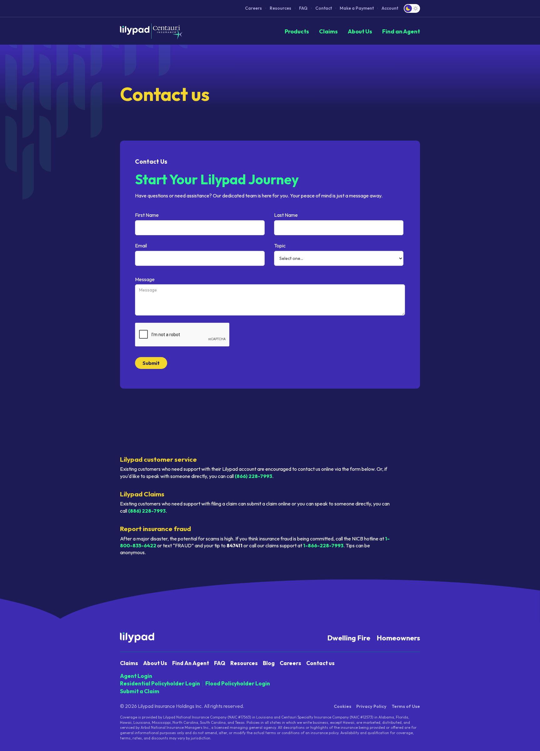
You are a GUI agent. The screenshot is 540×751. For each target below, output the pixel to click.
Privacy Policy (371, 706)
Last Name (286, 215)
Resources (280, 8)
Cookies (342, 706)
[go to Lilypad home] (151, 31)
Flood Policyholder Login (237, 683)
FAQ (303, 8)
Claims (328, 31)
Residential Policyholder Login (160, 683)
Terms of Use (406, 706)
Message (145, 279)
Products (297, 31)
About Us (360, 31)
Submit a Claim (139, 691)
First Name (147, 215)
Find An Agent (190, 663)
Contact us (320, 663)
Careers (253, 8)
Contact (323, 8)
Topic (280, 245)
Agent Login (136, 675)
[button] (357, 8)
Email (141, 245)
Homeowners (398, 638)
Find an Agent (401, 31)
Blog (269, 663)
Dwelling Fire (348, 638)
